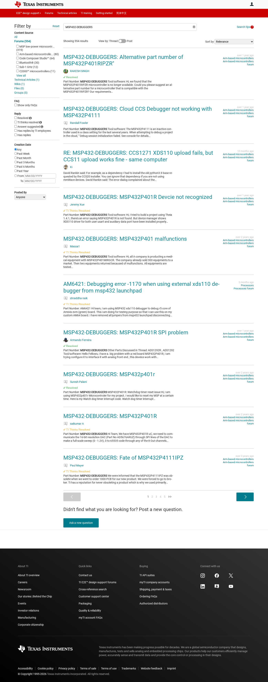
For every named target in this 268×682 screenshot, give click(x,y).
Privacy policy (66, 668)
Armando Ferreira (80, 340)
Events (22, 603)
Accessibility (25, 668)
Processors (247, 285)
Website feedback (151, 668)
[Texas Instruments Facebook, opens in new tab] (216, 577)
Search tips (243, 26)
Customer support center (94, 596)
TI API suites (147, 575)
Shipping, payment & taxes (155, 589)
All (15, 36)
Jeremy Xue (77, 204)
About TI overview (29, 575)
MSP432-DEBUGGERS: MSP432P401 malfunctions (125, 239)
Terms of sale (88, 668)
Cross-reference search (93, 589)
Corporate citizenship (31, 624)
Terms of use (109, 668)
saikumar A (77, 423)
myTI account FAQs (90, 617)
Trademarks (128, 668)
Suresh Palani (78, 381)
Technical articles (67, 13)
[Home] (41, 4)
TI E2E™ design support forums (97, 582)
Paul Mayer (77, 465)
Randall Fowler (79, 122)
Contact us (85, 575)
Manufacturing (27, 617)
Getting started (104, 13)
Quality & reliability (90, 610)
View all (21, 75)
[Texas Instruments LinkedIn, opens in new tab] (202, 587)
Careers (22, 582)
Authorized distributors (153, 603)
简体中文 (121, 13)
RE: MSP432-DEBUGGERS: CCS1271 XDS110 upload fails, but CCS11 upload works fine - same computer (138, 156)
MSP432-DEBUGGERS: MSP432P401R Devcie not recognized (137, 197)
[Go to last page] (170, 497)
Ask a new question (81, 522)
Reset (56, 26)
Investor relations (28, 610)
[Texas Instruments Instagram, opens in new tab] (202, 577)
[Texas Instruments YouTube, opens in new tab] (231, 587)
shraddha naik (79, 298)
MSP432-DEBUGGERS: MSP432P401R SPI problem (125, 332)
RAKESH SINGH (79, 71)
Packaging (85, 603)
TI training (86, 13)
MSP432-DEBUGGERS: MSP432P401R (110, 416)
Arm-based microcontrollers (238, 58)
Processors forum (244, 288)
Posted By (20, 192)
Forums (49, 13)
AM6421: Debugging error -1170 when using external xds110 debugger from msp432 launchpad (141, 287)
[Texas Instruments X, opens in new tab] (231, 577)
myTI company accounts (154, 582)
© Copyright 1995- (32, 674)
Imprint (171, 668)
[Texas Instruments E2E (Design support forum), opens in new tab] (216, 587)
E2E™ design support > (28, 13)
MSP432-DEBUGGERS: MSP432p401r (109, 374)
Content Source (23, 32)
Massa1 (75, 246)
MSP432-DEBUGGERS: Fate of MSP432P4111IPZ (123, 457)
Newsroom (24, 589)
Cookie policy (46, 668)
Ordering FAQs (148, 596)
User (252, 4)
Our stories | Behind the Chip (35, 596)
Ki (71, 167)
